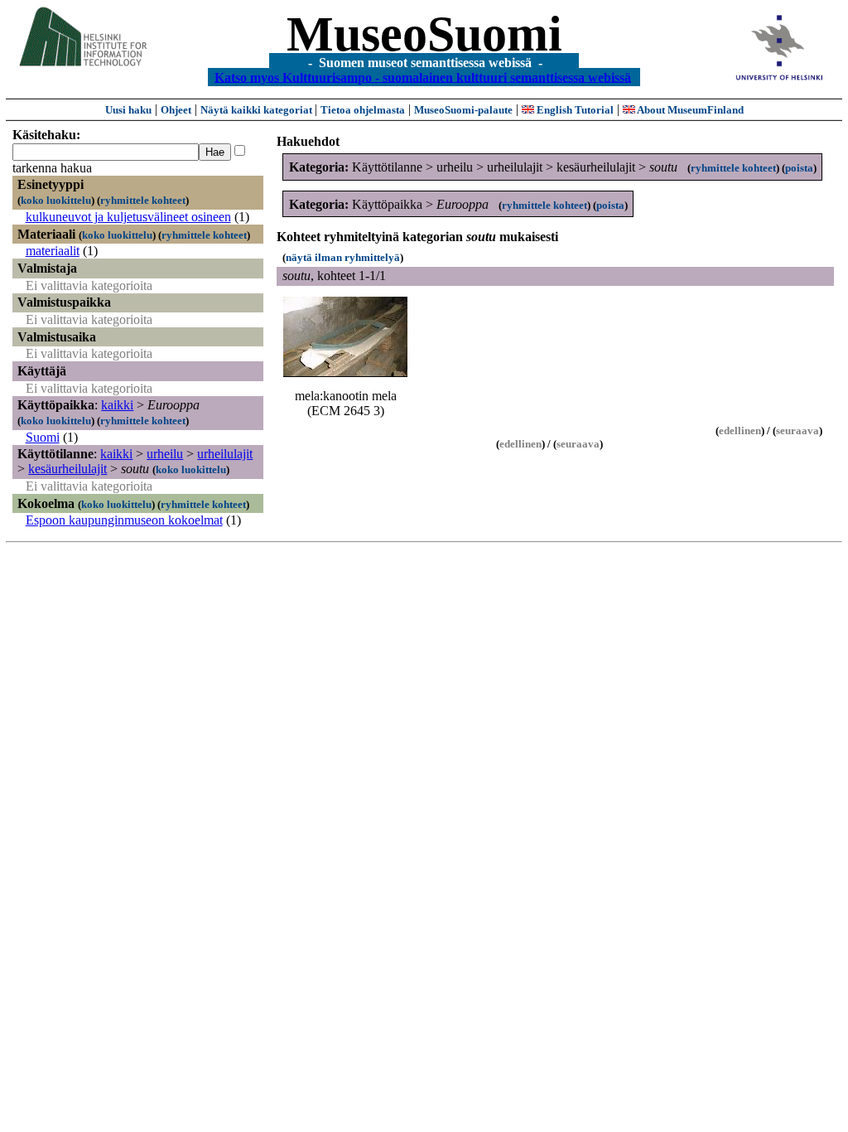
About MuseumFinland (689, 110)
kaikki (117, 405)
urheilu (165, 454)
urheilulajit (225, 454)
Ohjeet (176, 110)
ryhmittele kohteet (143, 200)
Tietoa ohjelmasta (362, 110)
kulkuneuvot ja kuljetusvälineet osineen (128, 217)
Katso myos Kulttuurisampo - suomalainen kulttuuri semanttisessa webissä (422, 77)
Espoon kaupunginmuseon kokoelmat (124, 520)
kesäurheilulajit (67, 469)
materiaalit (53, 251)
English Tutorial (574, 110)
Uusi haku (128, 110)
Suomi (43, 437)
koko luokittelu (56, 200)
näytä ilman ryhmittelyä (343, 257)
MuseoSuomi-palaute (463, 110)
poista (799, 168)
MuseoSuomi (424, 34)
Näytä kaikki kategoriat (257, 110)
